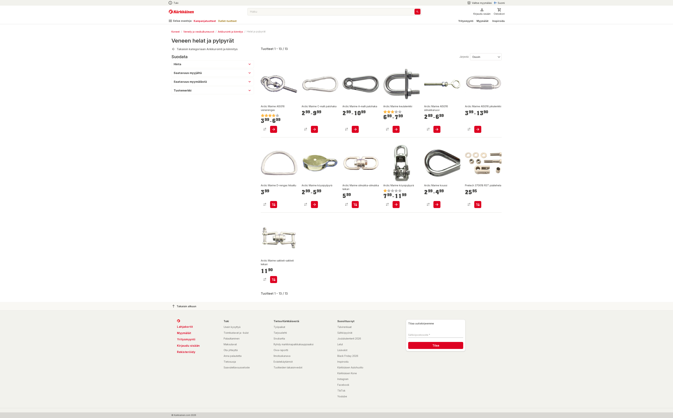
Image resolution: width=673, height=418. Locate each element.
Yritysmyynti (465, 20)
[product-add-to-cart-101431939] (273, 279)
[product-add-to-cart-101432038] (273, 129)
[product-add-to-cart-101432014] (436, 204)
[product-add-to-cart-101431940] (355, 204)
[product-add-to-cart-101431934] (477, 129)
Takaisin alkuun (186, 306)
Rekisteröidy (186, 352)
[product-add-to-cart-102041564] (477, 204)
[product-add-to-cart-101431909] (314, 129)
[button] (479, 3)
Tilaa (435, 345)
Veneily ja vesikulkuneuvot (198, 31)
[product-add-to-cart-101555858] (314, 204)
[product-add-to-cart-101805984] (396, 204)
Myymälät (482, 20)
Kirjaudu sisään (188, 345)
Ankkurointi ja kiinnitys (230, 31)
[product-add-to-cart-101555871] (396, 129)
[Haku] (417, 12)
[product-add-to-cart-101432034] (436, 129)
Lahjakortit (185, 326)
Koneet (175, 31)
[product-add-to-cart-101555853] (355, 129)
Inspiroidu (498, 20)
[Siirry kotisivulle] (181, 12)
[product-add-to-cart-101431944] (273, 204)
